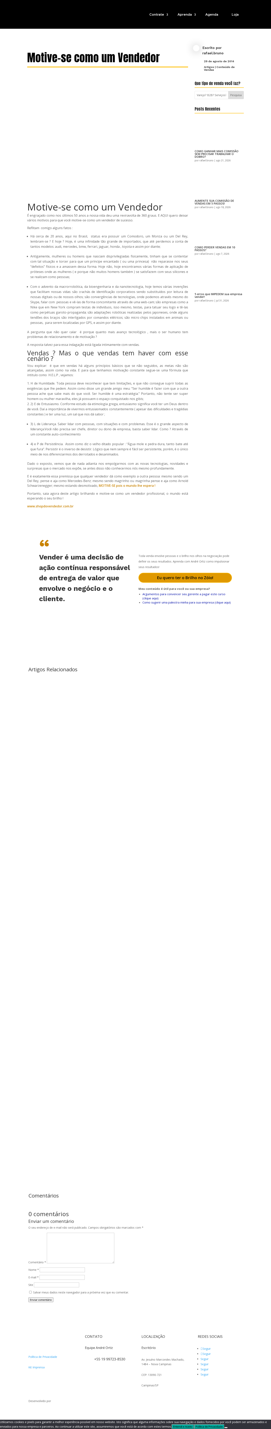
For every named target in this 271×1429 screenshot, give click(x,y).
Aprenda (185, 14)
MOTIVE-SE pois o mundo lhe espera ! (127, 485)
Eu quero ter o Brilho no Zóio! (185, 577)
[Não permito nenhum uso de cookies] (226, 1427)
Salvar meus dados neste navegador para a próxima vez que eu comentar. (81, 1292)
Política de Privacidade (42, 1357)
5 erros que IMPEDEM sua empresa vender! (218, 295)
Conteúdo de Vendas (219, 68)
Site (30, 1285)
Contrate (156, 14)
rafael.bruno (213, 53)
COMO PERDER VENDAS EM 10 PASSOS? (215, 248)
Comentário (37, 1262)
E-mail (33, 1277)
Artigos (209, 67)
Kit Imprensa (36, 1367)
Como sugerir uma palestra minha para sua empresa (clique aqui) (186, 602)
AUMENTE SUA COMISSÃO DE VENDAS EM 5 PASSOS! (214, 202)
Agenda (211, 14)
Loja (235, 14)
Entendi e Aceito (182, 1426)
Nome (33, 1270)
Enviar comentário (41, 1300)
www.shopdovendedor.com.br (50, 506)
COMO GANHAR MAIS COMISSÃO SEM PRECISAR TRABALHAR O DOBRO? (216, 154)
